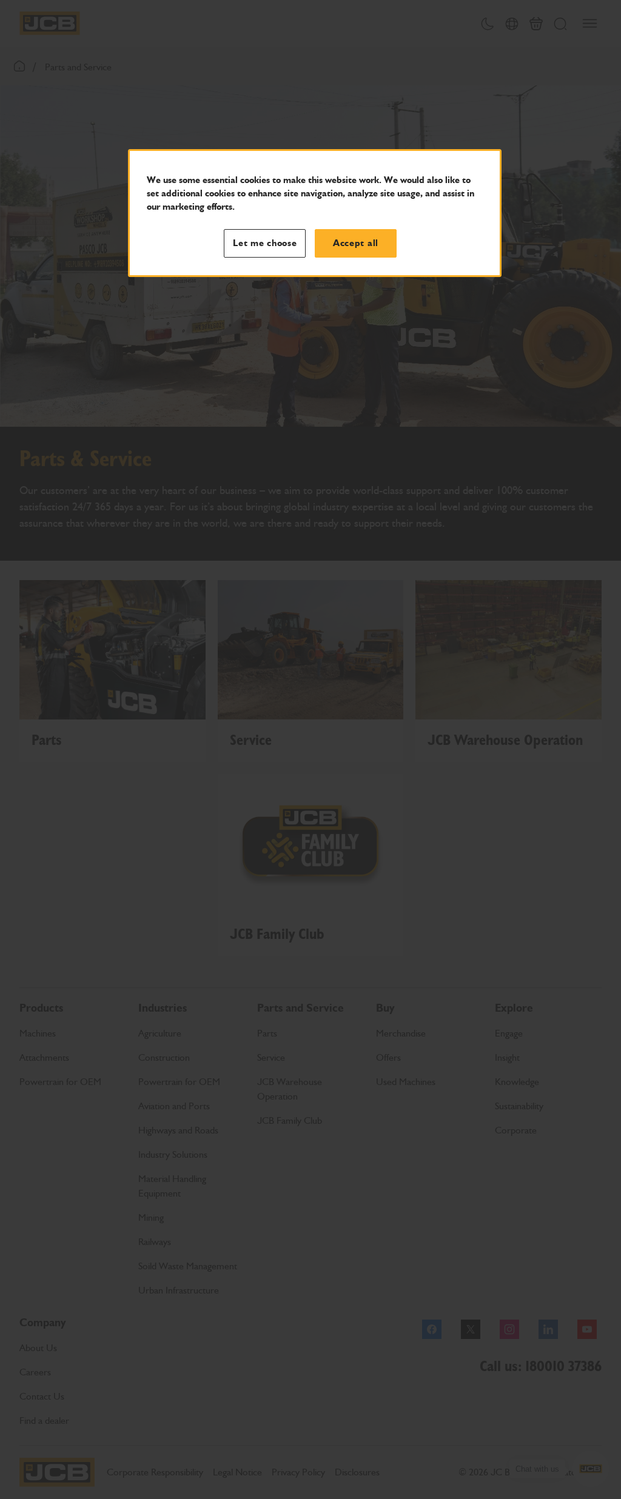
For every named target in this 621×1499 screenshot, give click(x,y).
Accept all (355, 243)
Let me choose (265, 243)
